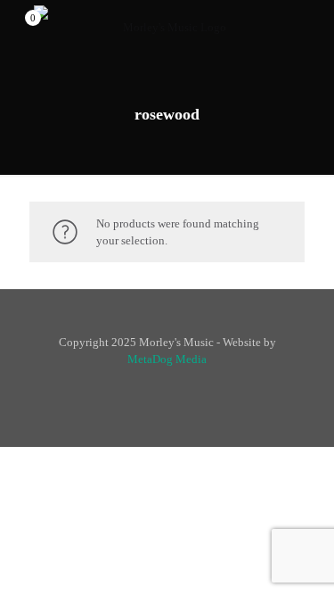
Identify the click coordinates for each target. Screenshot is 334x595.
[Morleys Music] (167, 26)
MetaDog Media (167, 359)
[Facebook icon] (158, 384)
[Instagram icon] (176, 384)
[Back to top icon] (167, 325)
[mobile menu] (310, 27)
